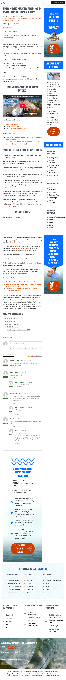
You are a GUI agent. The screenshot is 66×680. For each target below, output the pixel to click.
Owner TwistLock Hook (21, 248)
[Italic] (13, 349)
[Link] (30, 349)
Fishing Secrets (12, 18)
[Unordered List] (23, 349)
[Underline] (15, 349)
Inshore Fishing (27, 18)
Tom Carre (25, 433)
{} (32, 348)
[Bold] (11, 349)
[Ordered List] (20, 349)
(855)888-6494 (13, 648)
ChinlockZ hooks (8, 38)
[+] (35, 348)
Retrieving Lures (36, 18)
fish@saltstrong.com (12, 646)
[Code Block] (27, 349)
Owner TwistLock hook (11, 206)
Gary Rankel (26, 384)
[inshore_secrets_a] (22, 41)
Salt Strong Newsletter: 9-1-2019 (11, 20)
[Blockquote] (25, 349)
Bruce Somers (26, 410)
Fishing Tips (20, 18)
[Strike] (18, 349)
